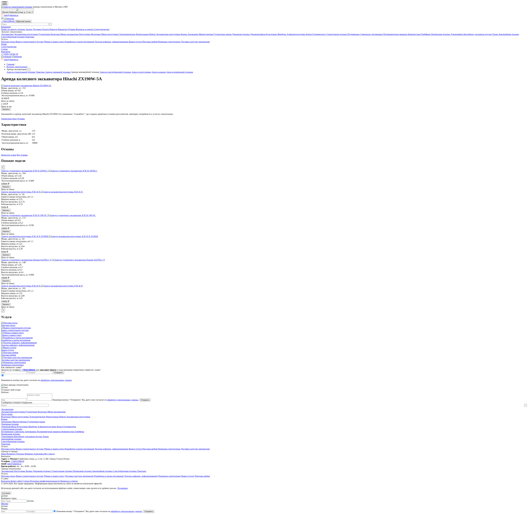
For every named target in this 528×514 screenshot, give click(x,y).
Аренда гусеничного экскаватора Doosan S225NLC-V (26, 260)
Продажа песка (8, 42)
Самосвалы (365, 34)
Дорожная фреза (258, 34)
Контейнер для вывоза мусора (478, 34)
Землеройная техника (509, 34)
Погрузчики (85, 34)
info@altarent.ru (11, 15)
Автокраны (193, 34)
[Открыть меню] (4, 3)
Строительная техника (336, 34)
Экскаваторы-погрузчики (26, 34)
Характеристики (9, 119)
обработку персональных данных (56, 380)
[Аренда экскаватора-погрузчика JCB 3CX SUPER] (73, 236)
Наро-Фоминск (8, 454)
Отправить (58, 373)
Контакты (5, 51)
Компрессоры (414, 34)
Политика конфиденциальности (45, 481)
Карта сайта (17, 481)
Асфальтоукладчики (296, 34)
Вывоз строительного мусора (30, 42)
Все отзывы (22, 155)
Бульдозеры (271, 34)
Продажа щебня (150, 42)
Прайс (4, 44)
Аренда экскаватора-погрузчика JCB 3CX (21, 192)
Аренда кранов (159, 72)
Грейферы (426, 34)
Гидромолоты (319, 34)
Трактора (40, 72)
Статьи (4, 49)
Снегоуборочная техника (13, 37)
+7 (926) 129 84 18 (9, 54)
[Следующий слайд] (3, 310)
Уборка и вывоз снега (54, 42)
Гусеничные (45, 34)
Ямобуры (282, 34)
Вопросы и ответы (85, 29)
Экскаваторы (7, 34)
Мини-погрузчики (110, 34)
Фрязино (29, 454)
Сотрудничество (101, 29)
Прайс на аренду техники (13, 29)
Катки (309, 34)
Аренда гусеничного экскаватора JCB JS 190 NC (24, 215)
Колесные (55, 34)
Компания (6, 27)
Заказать (6, 187)
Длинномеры (457, 34)
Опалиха (20, 454)
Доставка (37, 29)
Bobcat (152, 34)
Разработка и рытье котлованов (80, 42)
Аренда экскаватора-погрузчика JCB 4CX (21, 286)
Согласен (6, 493)
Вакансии (63, 29)
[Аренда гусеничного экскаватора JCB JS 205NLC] (72, 171)
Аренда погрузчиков (141, 72)
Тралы (495, 34)
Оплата (45, 29)
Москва (4, 503)
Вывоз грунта (135, 42)
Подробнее (122, 488)
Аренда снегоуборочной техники (115, 72)
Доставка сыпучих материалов (195, 42)
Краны (184, 34)
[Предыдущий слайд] (3, 167)
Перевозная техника (441, 34)
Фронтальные (142, 34)
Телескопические (127, 34)
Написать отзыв (8, 155)
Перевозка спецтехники (169, 42)
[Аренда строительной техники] (17, 7)
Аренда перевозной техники (179, 72)
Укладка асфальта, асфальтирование (112, 42)
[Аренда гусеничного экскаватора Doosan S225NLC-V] (78, 260)
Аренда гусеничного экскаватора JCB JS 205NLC (24, 171)
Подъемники (353, 34)
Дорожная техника (241, 34)
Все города (49, 454)
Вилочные (96, 34)
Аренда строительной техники (21, 72)
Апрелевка (39, 454)
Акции (29, 29)
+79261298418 (8, 21)
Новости (53, 29)
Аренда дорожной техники (58, 72)
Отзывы (72, 29)
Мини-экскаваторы (69, 34)
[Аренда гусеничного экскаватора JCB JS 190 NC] (72, 215)
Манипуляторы (206, 34)
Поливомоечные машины (395, 34)
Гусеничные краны (223, 34)
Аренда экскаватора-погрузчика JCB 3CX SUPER (25, 236)
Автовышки (377, 34)
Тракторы (29, 37)
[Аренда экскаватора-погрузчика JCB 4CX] (62, 286)
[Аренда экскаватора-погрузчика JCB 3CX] (62, 192)
